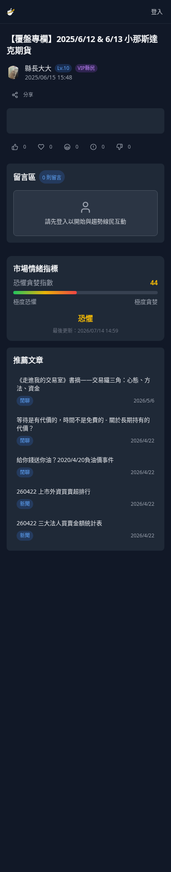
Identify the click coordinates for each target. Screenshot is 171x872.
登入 (157, 11)
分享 (28, 94)
